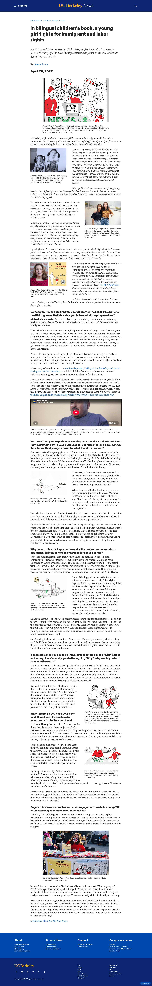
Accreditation (82, 974)
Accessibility (113, 972)
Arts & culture (36, 21)
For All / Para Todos (109, 284)
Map (110, 969)
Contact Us (81, 978)
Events (80, 967)
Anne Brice (41, 64)
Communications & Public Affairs (120, 949)
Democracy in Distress (53, 949)
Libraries (112, 944)
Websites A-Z (113, 965)
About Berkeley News (21, 944)
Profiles (62, 21)
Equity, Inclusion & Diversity (118, 947)
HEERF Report (83, 976)
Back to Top (145, 983)
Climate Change (51, 947)
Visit (79, 965)
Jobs (79, 969)
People (55, 21)
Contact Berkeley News (22, 951)
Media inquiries (83, 947)
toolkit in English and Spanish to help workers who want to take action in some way (72, 394)
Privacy (111, 976)
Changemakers (51, 944)
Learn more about (49, 921)
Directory (112, 967)
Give (79, 972)
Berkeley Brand (114, 951)
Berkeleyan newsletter (85, 944)
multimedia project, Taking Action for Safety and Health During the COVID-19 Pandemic (75, 370)
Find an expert (19, 947)
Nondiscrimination (115, 974)
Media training (19, 949)
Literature (47, 21)
